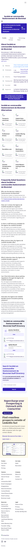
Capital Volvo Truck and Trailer (21, 119)
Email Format (11, 39)
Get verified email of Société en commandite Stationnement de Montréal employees (14, 97)
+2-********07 (10, 338)
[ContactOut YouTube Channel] (5, 541)
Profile (4, 38)
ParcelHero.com (7, 149)
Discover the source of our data (11, 436)
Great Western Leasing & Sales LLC (20, 166)
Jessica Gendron (14, 330)
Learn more (5, 439)
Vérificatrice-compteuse (14, 331)
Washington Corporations (19, 150)
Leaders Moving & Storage (20, 134)
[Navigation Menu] (25, 2)
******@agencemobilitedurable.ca (15, 340)
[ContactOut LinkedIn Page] (2, 541)
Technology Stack (21, 39)
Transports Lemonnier (5, 119)
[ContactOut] (8, 2)
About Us (18, 474)
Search (14, 389)
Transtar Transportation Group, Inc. (6, 166)
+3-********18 (10, 354)
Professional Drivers (6, 134)
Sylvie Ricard (13, 345)
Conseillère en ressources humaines (15, 347)
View (14, 334)
